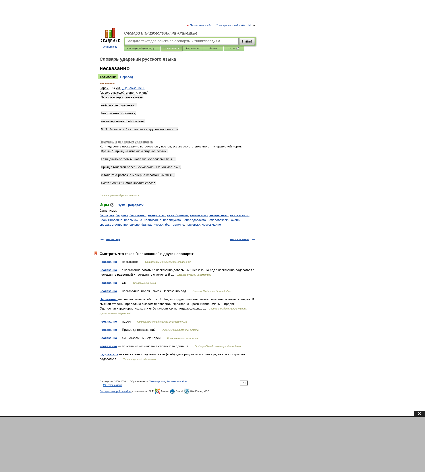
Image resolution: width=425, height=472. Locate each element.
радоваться (109, 354)
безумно (122, 215)
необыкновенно (111, 220)
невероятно (156, 215)
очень (235, 220)
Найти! (247, 41)
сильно (134, 224)
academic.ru (110, 46)
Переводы (192, 48)
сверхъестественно (114, 224)
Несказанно (109, 299)
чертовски (193, 224)
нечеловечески (218, 220)
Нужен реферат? (131, 205)
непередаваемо (194, 220)
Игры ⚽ (233, 48)
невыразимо (199, 215)
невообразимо (177, 215)
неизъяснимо (239, 215)
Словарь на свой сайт (230, 25)
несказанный (239, 239)
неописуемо (172, 220)
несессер (113, 239)
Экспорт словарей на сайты (115, 391)
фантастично (174, 224)
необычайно (133, 220)
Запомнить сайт (201, 25)
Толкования (171, 48)
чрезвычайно (211, 224)
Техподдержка (157, 381)
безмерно (107, 215)
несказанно (108, 261)
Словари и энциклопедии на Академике (160, 33)
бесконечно (137, 215)
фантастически (152, 224)
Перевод (126, 77)
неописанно (152, 220)
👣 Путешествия (112, 385)
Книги (213, 48)
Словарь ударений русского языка (142, 48)
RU (250, 25)
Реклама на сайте (176, 381)
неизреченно (218, 215)
